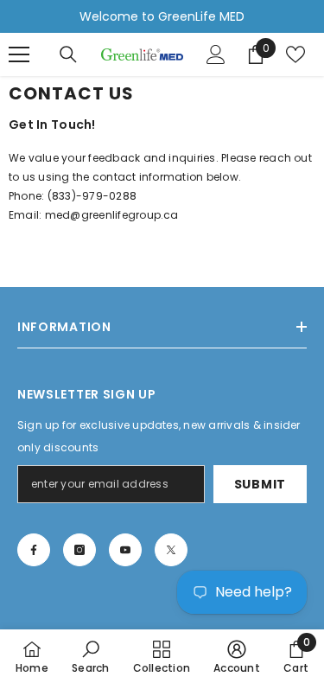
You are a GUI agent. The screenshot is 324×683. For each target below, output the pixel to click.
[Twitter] (171, 549)
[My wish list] (295, 54)
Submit (260, 484)
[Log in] (216, 54)
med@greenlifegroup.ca (112, 214)
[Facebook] (33, 549)
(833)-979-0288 (92, 195)
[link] (90, 656)
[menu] (19, 54)
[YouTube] (125, 549)
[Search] (68, 54)
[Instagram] (79, 549)
